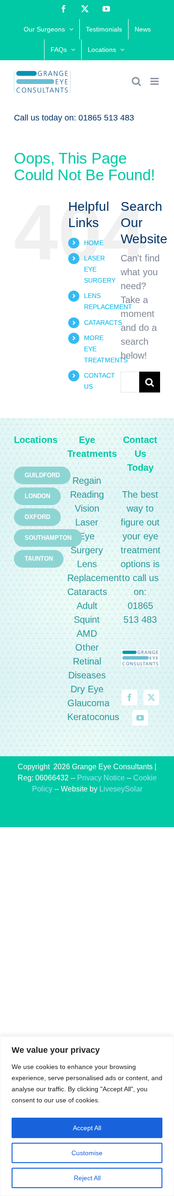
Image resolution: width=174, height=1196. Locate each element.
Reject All (87, 1178)
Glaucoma (88, 703)
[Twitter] (151, 697)
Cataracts (87, 592)
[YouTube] (140, 718)
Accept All (87, 1128)
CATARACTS (103, 322)
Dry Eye (87, 689)
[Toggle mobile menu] (155, 81)
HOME (93, 243)
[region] (87, 1116)
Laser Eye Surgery (87, 536)
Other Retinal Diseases (87, 661)
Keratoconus (93, 717)
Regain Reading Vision (87, 494)
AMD (87, 633)
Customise (87, 1153)
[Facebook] (129, 697)
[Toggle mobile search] (136, 81)
